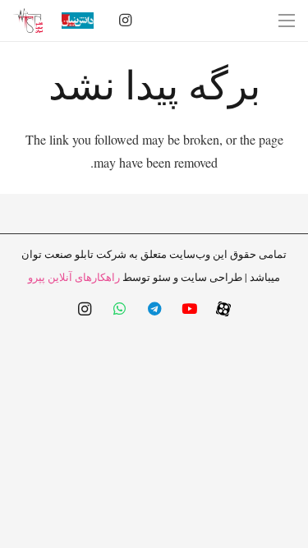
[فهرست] (287, 20)
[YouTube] (189, 309)
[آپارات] (223, 309)
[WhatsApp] (119, 309)
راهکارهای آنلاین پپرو (74, 276)
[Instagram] (126, 20)
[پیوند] (28, 20)
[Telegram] (154, 309)
